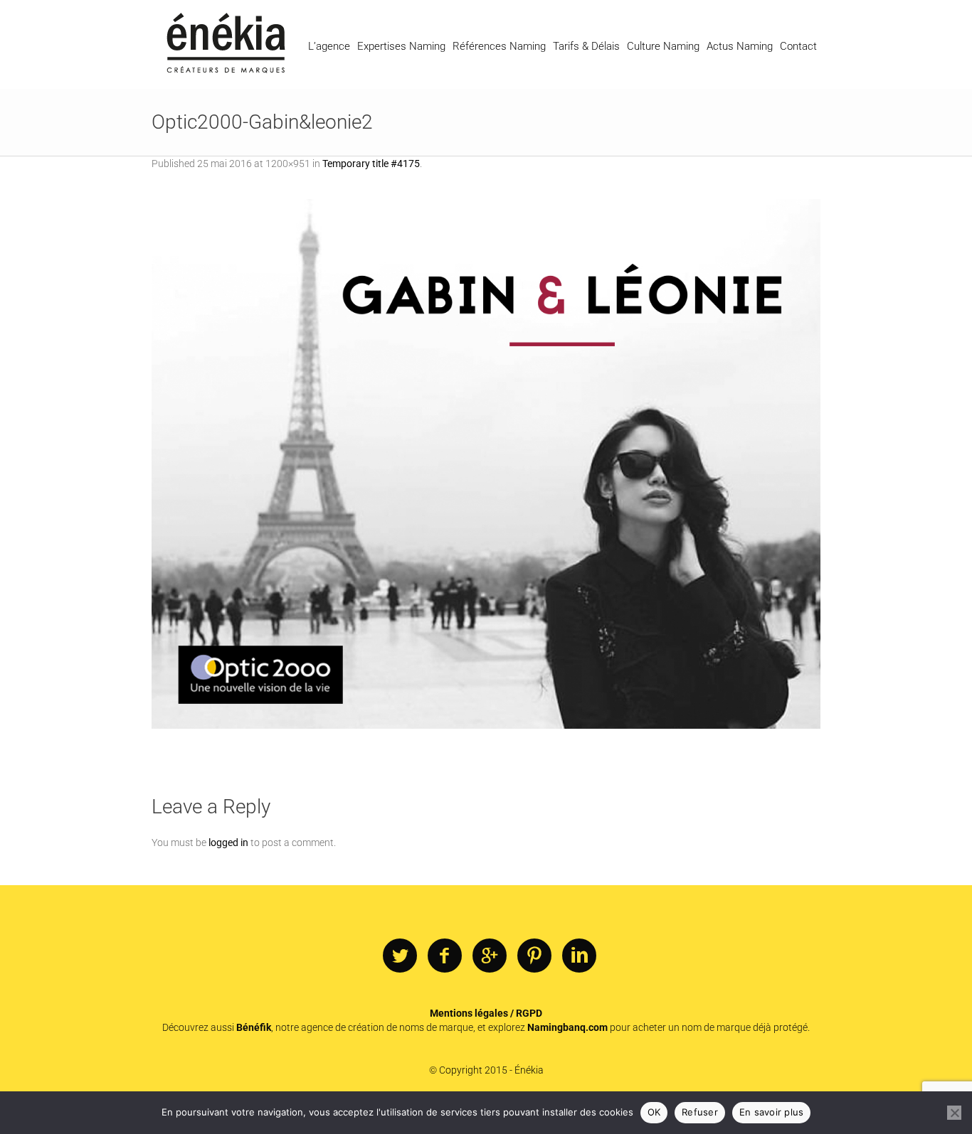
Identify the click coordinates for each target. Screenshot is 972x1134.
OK (654, 1112)
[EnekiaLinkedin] (579, 956)
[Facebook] (445, 956)
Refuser (700, 1112)
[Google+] (489, 956)
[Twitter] (400, 956)
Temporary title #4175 (371, 163)
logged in (228, 842)
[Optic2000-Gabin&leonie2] (486, 464)
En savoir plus (771, 1112)
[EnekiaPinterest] (534, 956)
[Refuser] (954, 1113)
